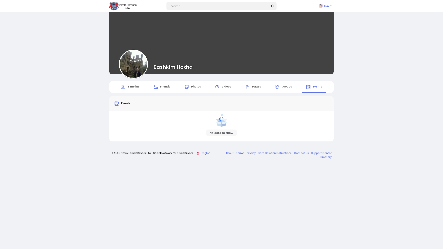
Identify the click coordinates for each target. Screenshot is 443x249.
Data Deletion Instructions (275, 153)
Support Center (321, 153)
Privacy (251, 153)
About (230, 153)
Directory (326, 157)
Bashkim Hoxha (173, 67)
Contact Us (302, 153)
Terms (240, 153)
